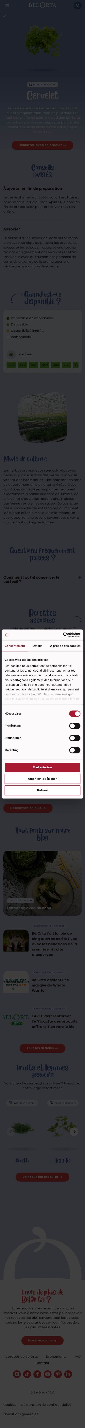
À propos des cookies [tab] (65, 645)
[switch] (74, 726)
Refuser (42, 790)
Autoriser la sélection (42, 779)
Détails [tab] (37, 645)
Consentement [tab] (15, 645)
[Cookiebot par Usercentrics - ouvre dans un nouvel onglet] (63, 634)
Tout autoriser (42, 767)
